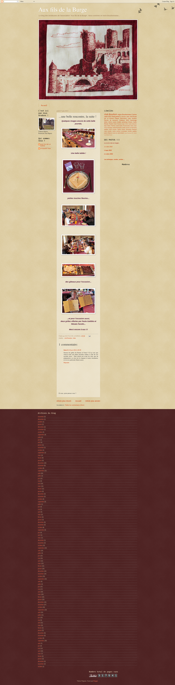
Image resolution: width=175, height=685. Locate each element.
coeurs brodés (117, 122)
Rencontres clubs (125, 118)
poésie (117, 116)
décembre (41, 419)
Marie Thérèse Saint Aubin (115, 125)
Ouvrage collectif (112, 127)
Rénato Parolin (108, 124)
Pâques (117, 118)
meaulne (119, 127)
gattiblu (135, 131)
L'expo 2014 (108, 150)
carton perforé (116, 131)
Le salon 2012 (108, 154)
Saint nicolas (112, 129)
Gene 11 (66, 350)
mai (39, 481)
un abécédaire (120, 133)
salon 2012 (107, 116)
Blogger (95, 681)
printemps (125, 122)
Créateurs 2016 (124, 120)
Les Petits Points (108, 134)
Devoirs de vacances (111, 120)
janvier (40, 424)
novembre (41, 416)
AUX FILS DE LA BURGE (45, 145)
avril (39, 442)
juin (39, 440)
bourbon (134, 118)
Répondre (66, 362)
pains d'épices (108, 133)
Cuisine (134, 114)
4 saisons (123, 116)
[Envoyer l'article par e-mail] (89, 336)
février (40, 458)
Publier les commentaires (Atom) (74, 405)
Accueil (44, 105)
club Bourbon (68, 338)
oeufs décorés (133, 124)
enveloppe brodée (126, 131)
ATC (132, 133)
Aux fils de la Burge (62, 9)
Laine (125, 133)
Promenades (126, 125)
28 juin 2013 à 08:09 (75, 350)
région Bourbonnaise (124, 114)
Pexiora (119, 124)
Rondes (129, 133)
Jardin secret (125, 127)
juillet (39, 437)
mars (39, 455)
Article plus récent (64, 401)
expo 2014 (125, 124)
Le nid (131, 127)
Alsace (130, 122)
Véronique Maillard (131, 129)
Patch (115, 124)
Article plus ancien (92, 401)
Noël (113, 116)
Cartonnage (133, 120)
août (39, 473)
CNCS (135, 133)
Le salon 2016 (108, 146)
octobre (40, 422)
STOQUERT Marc (45, 148)
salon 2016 (129, 116)
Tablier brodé (121, 129)
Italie (74, 338)
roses (114, 133)
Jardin (135, 122)
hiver (132, 125)
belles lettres (108, 122)
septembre (41, 434)
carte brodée (108, 131)
